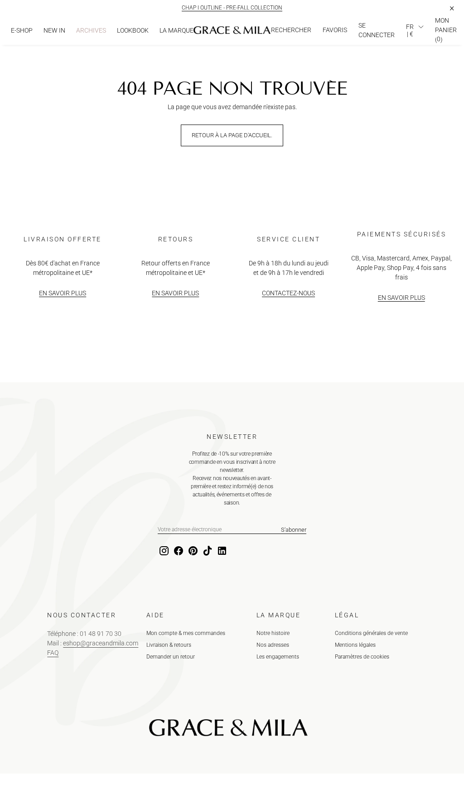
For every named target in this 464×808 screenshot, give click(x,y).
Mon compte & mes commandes (185, 633)
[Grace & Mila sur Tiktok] (206, 551)
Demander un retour (170, 657)
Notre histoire (273, 633)
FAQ (52, 652)
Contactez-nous (288, 293)
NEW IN (54, 30)
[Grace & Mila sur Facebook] (177, 551)
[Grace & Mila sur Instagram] (163, 551)
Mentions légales (355, 645)
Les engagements (277, 657)
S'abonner (293, 529)
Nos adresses (272, 645)
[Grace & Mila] (232, 30)
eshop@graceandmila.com (100, 643)
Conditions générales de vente (371, 633)
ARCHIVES (91, 30)
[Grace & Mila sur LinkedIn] (221, 551)
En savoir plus (62, 293)
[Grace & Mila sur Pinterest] (192, 551)
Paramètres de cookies (362, 657)
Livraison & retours (168, 645)
